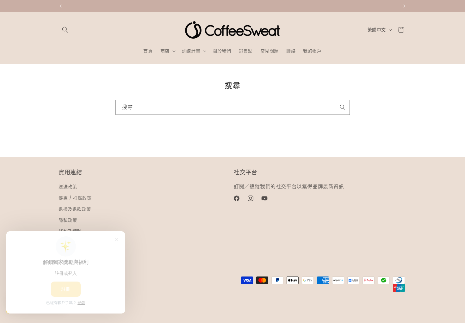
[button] (65, 29)
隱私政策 (68, 220)
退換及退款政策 (75, 209)
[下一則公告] (404, 6)
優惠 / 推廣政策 (75, 198)
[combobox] (233, 107)
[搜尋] (343, 107)
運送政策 (68, 186)
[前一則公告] (61, 6)
